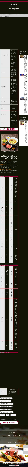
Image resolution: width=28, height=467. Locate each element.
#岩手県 (2, 414)
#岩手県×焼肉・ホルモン (6, 398)
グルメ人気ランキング (14, 435)
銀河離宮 (7, 16)
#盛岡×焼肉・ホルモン (6, 400)
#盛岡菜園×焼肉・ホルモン (7, 403)
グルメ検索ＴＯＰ (14, 432)
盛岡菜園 (19, 15)
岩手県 (10, 15)
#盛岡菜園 (13, 414)
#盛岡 (7, 414)
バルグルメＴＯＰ (14, 439)
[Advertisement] (14, 33)
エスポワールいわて (25, 98)
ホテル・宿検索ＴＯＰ (14, 442)
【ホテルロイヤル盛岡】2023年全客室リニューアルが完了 (25, 78)
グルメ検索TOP (3, 15)
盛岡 (15, 15)
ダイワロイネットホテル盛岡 (25, 57)
